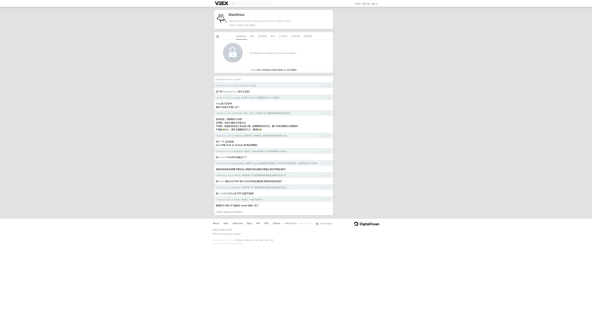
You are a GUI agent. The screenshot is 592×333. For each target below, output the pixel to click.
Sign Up (366, 3)
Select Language (325, 223)
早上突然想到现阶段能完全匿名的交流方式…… (270, 175)
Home (358, 3)
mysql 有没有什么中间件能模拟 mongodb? (269, 151)
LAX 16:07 (259, 240)
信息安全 (248, 135)
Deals (253, 69)
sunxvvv (222, 157)
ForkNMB (222, 193)
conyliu (237, 199)
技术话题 (262, 36)
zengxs (237, 97)
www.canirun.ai (230, 91)
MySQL (247, 151)
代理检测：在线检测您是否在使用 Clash (269, 135)
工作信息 (283, 36)
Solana (276, 223)
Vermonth (238, 113)
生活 (245, 113)
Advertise (238, 223)
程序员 (249, 163)
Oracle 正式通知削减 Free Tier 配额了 (264, 97)
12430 (252, 25)
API (258, 223)
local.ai (253, 85)
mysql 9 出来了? (256, 199)
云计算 (244, 97)
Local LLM (244, 85)
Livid (236, 85)
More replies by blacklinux (230, 211)
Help (226, 223)
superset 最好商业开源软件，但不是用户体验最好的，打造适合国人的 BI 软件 (285, 163)
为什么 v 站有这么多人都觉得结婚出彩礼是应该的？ (270, 113)
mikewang (238, 135)
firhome (237, 175)
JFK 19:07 (269, 240)
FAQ (266, 223)
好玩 (273, 36)
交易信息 (295, 36)
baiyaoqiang (239, 163)
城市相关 (308, 36)
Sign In (374, 3)
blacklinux (241, 36)
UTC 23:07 (238, 240)
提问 (252, 36)
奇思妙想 (245, 175)
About (216, 223)
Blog (249, 223)
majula (221, 181)
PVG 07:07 (248, 240)
